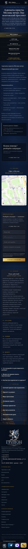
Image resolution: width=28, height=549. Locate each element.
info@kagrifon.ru (5, 456)
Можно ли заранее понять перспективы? (10, 375)
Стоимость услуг (5, 519)
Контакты (3, 516)
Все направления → (6, 482)
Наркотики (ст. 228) (5, 469)
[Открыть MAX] (17, 545)
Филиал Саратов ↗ (5, 527)
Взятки (3, 474)
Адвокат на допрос (9, 392)
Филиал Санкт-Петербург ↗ (7, 524)
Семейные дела (5, 489)
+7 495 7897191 (5, 455)
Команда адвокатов (9, 405)
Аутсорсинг (4, 502)
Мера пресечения (8, 396)
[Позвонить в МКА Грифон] (24, 545)
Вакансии (3, 522)
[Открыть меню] (25, 2)
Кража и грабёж (5, 477)
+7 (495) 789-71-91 (9, 28)
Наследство (4, 492)
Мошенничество (5, 472)
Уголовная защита (8, 401)
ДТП (2, 480)
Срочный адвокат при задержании (13, 387)
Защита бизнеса (8, 419)
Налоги (3, 505)
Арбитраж (3, 497)
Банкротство (4, 499)
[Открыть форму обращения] (4, 545)
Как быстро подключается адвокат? (14, 380)
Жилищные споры (5, 494)
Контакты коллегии (9, 410)
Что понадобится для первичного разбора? (12, 369)
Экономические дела (9, 414)
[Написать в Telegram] (11, 545)
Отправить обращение (14, 259)
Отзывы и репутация (6, 514)
